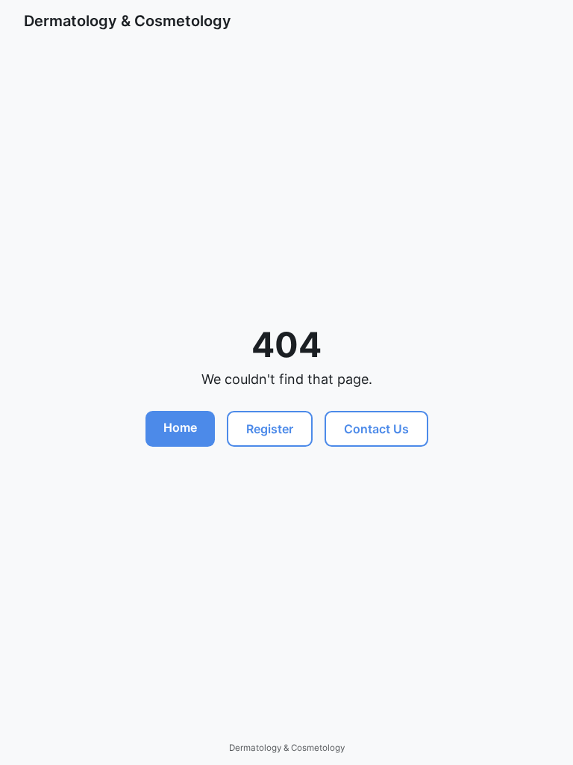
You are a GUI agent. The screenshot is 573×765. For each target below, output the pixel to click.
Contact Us (376, 428)
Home (180, 427)
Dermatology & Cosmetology (127, 21)
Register (269, 428)
